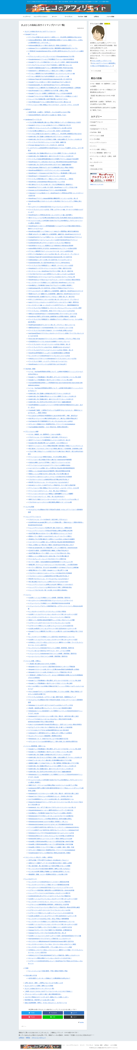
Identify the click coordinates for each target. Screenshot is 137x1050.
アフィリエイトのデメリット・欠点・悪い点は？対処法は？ (48, 491)
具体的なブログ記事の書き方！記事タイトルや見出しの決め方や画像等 (52, 539)
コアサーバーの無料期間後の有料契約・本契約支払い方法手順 (49, 904)
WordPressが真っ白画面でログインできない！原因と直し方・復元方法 (52, 296)
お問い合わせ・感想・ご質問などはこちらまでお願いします (44, 983)
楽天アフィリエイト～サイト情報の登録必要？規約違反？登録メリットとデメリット (56, 446)
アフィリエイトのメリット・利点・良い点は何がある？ (47, 496)
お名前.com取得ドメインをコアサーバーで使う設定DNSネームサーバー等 (52, 628)
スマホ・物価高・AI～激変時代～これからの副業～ (45, 434)
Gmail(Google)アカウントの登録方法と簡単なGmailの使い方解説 (49, 853)
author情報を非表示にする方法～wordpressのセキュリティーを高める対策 (53, 248)
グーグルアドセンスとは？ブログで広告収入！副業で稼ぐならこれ (50, 65)
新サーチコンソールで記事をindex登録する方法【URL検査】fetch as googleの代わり (56, 218)
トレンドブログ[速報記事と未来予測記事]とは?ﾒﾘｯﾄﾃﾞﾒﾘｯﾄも (48, 99)
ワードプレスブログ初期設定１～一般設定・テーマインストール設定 (51, 265)
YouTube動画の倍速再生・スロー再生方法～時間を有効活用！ (49, 427)
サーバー (82, 1045)
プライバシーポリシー (39, 1037)
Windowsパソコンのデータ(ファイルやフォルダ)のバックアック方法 (51, 705)
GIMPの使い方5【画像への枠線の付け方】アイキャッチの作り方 (49, 136)
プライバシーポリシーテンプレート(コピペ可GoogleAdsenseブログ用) (51, 56)
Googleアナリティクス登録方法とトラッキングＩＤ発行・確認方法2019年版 (53, 62)
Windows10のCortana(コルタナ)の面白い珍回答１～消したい (48, 821)
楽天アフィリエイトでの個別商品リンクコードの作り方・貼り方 (49, 440)
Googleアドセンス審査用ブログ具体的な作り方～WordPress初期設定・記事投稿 (55, 88)
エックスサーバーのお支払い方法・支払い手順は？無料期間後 (49, 919)
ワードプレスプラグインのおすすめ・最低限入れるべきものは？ (49, 347)
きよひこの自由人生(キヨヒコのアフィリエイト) (40, 31)
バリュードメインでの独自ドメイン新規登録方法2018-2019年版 (49, 603)
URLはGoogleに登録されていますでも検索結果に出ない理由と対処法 (51, 167)
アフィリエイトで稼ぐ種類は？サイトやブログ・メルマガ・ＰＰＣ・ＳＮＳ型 (54, 105)
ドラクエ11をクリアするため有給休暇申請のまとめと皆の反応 (49, 730)
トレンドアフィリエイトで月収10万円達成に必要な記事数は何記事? (51, 530)
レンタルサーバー (31, 879)
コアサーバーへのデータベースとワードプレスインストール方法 (49, 623)
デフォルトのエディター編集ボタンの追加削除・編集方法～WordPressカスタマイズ (56, 291)
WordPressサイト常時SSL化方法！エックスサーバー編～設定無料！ (51, 215)
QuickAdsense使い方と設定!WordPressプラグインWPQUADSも (49, 85)
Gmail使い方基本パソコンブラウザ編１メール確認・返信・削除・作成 (51, 847)
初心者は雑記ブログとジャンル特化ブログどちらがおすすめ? (48, 581)
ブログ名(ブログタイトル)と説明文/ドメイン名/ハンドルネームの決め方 (52, 274)
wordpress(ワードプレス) (34, 119)
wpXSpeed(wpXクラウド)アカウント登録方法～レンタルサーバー (50, 938)
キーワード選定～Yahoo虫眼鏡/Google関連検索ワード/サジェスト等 (51, 562)
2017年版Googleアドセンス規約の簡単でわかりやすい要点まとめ (50, 102)
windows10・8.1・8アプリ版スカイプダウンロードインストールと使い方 (52, 807)
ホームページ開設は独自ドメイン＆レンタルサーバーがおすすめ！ (50, 958)
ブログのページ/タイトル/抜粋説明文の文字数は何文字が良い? (49, 479)
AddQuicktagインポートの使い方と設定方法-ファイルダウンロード (50, 260)
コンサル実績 (30, 507)
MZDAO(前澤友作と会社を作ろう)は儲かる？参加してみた (47, 115)
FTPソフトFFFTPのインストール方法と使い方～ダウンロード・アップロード (54, 299)
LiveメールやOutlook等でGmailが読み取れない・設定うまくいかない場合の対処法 (55, 724)
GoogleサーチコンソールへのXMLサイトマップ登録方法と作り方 (50, 125)
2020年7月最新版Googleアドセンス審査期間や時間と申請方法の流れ (51, 68)
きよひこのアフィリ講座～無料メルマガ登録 (39, 985)
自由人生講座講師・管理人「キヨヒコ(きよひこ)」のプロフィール (46, 1003)
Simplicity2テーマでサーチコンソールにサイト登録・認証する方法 (50, 268)
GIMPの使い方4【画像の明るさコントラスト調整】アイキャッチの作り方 (52, 153)
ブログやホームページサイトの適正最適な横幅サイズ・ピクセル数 (50, 502)
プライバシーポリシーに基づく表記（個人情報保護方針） (43, 994)
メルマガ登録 (113, 1045)
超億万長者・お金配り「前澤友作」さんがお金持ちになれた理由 (49, 112)
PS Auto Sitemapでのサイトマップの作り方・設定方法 (46, 145)
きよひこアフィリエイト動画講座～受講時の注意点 (45, 736)
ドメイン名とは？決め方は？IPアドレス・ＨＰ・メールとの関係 (49, 651)
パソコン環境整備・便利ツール (36, 746)
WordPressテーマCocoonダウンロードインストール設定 (47, 176)
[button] (74, 1017)
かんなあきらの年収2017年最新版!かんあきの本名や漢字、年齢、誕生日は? (53, 415)
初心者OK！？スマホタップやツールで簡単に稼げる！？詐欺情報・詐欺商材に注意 (55, 448)
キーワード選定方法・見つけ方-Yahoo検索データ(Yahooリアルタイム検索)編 (53, 567)
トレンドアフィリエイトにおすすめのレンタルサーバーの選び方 (49, 893)
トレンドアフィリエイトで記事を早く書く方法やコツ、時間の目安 (50, 528)
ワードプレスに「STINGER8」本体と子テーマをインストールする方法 (52, 311)
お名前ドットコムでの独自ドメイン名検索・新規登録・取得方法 (49, 597)
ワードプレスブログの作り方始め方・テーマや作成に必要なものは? (51, 330)
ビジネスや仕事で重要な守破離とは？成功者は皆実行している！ (49, 871)
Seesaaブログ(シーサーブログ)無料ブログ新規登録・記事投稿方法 (50, 930)
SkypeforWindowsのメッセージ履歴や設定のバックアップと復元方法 (51, 810)
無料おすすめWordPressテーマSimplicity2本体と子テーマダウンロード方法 (53, 313)
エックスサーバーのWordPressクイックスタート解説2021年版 (49, 882)
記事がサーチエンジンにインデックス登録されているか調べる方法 (50, 128)
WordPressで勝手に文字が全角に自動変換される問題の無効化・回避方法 (52, 316)
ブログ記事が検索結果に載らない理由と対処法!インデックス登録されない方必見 (55, 122)
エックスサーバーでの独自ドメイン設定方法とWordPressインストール (52, 282)
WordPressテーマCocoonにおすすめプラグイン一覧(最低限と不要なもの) (52, 173)
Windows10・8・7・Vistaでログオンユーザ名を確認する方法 (48, 738)
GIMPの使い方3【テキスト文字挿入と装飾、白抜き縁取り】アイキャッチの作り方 (55, 139)
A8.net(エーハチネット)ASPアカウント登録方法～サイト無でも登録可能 (52, 485)
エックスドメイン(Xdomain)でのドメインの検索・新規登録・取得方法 (51, 648)
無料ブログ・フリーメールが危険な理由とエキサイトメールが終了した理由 (53, 785)
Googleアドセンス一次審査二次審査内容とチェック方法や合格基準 (50, 93)
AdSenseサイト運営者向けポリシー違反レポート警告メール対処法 (50, 70)
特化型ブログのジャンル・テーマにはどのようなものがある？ (49, 482)
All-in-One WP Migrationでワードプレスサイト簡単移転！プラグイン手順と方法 (54, 338)
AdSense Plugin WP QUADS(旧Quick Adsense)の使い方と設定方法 (50, 79)
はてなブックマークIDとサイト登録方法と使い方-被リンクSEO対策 (50, 727)
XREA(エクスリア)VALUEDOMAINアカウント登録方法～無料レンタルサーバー (54, 955)
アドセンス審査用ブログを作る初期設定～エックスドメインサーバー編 (52, 73)
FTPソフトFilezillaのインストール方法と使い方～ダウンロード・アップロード (54, 254)
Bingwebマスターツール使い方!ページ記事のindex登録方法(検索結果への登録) (54, 669)
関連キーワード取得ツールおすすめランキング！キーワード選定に (50, 536)
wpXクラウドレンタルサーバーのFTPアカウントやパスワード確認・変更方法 (54, 302)
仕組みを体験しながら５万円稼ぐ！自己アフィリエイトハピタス (49, 462)
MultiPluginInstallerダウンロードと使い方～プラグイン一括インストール (52, 325)
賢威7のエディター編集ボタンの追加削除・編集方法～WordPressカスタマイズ (54, 294)
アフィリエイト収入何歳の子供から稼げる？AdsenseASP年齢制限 (50, 459)
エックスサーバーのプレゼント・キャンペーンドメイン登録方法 (49, 617)
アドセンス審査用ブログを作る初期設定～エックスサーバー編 (49, 76)
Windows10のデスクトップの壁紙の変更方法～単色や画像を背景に (50, 819)
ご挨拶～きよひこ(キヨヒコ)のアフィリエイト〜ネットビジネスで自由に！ (49, 991)
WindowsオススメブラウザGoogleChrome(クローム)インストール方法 (51, 833)
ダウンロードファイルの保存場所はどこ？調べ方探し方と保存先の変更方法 (53, 741)
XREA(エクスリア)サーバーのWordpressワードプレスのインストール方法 (52, 358)
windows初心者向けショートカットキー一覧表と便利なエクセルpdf (50, 838)
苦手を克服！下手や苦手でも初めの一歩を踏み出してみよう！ (49, 860)
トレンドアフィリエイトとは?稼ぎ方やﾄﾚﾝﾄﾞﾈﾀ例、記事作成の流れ (50, 587)
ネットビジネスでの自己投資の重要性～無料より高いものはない (49, 868)
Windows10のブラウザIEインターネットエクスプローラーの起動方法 (51, 816)
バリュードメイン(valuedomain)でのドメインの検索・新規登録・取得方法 (53, 653)
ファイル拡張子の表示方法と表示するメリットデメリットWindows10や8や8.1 (54, 827)
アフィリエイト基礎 (32, 431)
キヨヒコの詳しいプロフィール (101, 61)
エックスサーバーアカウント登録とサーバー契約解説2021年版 (49, 884)
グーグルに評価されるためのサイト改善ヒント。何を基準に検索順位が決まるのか (55, 37)
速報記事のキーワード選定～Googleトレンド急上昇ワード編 (48, 570)
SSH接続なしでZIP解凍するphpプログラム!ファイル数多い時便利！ (51, 285)
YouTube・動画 (30, 369)
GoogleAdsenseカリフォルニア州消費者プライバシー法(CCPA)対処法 (51, 59)
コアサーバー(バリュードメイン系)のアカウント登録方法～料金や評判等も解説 (54, 907)
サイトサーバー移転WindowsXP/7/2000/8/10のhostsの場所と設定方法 (51, 941)
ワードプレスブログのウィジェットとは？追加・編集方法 (47, 142)
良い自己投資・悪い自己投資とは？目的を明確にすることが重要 (49, 866)
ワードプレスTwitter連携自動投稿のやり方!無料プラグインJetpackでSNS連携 (53, 159)
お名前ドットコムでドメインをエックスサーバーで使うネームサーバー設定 (53, 639)
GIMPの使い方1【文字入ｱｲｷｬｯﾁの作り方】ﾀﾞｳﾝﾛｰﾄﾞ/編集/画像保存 (50, 164)
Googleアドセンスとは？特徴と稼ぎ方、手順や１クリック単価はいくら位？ (53, 96)
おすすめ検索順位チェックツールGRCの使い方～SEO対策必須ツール (51, 799)
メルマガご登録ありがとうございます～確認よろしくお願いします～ (47, 997)
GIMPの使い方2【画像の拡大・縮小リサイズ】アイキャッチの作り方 (51, 156)
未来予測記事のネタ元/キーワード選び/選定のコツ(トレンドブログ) (50, 533)
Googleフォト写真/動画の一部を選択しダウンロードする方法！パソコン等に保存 (55, 377)
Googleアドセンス (31, 34)
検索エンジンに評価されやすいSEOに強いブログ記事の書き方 (49, 474)
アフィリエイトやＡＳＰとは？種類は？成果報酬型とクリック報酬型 (51, 494)
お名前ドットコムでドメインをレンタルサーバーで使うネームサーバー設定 (53, 614)
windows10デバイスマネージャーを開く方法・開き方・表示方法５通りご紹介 (54, 716)
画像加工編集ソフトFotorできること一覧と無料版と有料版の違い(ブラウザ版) (54, 763)
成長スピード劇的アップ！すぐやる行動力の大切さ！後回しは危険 (50, 863)
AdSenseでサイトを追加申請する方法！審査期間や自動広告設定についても (53, 48)
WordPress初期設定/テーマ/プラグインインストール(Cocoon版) (49, 170)
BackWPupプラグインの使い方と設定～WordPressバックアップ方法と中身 (53, 187)
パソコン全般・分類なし (33, 661)
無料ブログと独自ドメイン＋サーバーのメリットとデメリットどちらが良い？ (54, 499)
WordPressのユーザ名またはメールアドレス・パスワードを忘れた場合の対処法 (54, 279)
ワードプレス (89, 1045)
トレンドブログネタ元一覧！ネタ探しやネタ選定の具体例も (48, 590)
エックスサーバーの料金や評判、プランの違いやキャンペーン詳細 (50, 947)
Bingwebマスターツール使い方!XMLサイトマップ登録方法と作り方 (50, 672)
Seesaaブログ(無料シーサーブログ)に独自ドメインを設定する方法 (50, 927)
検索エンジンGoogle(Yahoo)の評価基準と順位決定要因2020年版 (49, 471)
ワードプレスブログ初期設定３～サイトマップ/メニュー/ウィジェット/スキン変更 (55, 308)
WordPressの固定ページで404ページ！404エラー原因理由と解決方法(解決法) (54, 231)
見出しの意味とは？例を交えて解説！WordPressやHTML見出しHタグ (51, 545)
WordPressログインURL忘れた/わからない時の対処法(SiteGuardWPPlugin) (53, 162)
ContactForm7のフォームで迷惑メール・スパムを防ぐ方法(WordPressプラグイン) (55, 237)
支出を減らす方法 (31, 975)
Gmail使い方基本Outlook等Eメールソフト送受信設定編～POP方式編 (51, 844)
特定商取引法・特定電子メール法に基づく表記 (40, 1000)
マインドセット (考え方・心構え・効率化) (39, 857)
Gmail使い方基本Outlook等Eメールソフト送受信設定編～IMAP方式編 (51, 841)
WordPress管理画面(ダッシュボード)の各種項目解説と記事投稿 (49, 353)
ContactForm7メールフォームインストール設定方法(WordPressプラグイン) (53, 240)
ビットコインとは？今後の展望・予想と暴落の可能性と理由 (48, 971)
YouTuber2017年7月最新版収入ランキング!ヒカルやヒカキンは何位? (51, 421)
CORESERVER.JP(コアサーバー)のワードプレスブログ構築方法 (49, 243)
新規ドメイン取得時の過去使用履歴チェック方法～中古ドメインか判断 (52, 620)
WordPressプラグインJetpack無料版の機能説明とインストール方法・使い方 (53, 198)
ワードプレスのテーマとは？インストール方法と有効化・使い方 (49, 344)
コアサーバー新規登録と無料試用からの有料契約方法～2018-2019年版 (51, 890)
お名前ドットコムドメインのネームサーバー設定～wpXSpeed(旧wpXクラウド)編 (55, 936)
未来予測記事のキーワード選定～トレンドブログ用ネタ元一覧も (49, 553)
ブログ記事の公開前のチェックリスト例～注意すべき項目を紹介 (49, 131)
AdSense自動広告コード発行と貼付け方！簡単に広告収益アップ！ (50, 45)
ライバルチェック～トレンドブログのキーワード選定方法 (47, 559)
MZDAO (28, 109)
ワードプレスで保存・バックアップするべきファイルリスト (48, 361)
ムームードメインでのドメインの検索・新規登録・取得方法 (48, 656)
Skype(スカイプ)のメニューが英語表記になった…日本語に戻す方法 (50, 796)
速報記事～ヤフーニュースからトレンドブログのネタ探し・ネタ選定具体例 (53, 564)
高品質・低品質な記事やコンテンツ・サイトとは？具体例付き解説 (50, 708)
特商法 (28, 1037)
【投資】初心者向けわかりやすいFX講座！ (42, 664)
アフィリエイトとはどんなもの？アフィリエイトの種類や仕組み (49, 465)
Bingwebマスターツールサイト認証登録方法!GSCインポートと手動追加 (52, 666)
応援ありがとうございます (96, 184)
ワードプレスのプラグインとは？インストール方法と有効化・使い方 (51, 350)
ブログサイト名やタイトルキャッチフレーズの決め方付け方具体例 (50, 476)
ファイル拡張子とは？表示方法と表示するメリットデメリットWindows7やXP (54, 830)
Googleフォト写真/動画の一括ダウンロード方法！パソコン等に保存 (50, 380)
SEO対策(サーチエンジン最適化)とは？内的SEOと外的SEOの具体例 (51, 245)
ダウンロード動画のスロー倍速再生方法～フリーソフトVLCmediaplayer (52, 424)
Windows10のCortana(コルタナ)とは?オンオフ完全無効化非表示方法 (51, 824)
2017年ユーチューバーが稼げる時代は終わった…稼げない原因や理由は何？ (53, 418)
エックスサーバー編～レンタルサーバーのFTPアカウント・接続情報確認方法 (54, 305)
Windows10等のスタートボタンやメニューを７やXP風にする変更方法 (51, 836)
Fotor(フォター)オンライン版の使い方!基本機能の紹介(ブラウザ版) (50, 760)
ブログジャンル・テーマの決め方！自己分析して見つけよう (48, 437)
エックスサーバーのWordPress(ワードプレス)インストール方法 (49, 356)
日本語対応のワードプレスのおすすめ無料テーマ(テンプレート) (49, 341)
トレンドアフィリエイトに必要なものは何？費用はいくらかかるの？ (51, 584)
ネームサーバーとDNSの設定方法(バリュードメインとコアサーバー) (51, 206)
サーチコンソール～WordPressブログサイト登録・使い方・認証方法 (51, 271)
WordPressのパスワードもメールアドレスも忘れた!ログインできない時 (52, 277)
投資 (27, 968)
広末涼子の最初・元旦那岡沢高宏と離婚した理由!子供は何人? (49, 550)
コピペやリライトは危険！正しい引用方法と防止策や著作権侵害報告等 (52, 468)
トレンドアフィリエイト (33, 516)
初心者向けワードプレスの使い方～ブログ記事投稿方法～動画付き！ (51, 184)
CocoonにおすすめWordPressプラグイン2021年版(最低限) (47, 190)
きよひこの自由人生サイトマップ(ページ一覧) (39, 988)
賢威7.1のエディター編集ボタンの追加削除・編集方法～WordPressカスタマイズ (55, 234)
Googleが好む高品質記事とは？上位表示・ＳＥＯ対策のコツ (48, 443)
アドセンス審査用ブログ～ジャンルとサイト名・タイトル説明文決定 (51, 251)
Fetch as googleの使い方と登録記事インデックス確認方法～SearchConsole (53, 547)
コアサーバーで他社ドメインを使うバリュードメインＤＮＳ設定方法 (51, 625)
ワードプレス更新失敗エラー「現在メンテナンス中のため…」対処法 (51, 179)
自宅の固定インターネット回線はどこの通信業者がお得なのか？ (49, 978)
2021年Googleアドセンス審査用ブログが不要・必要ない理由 (48, 90)
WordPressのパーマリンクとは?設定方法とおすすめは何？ (48, 364)
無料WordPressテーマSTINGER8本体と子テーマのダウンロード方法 (51, 327)
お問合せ (21, 1037)
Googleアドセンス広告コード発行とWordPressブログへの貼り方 (50, 82)
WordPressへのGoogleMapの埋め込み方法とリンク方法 (47, 181)
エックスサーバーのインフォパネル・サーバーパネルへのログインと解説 (52, 944)
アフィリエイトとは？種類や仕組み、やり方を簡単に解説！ (48, 457)
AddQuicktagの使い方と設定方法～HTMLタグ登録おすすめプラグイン (51, 288)
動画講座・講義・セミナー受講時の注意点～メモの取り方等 (48, 874)
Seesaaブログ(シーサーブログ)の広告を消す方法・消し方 (47, 933)
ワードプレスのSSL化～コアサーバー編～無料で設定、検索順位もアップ (52, 697)
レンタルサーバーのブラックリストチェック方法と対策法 (47, 611)
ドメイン (28, 595)
